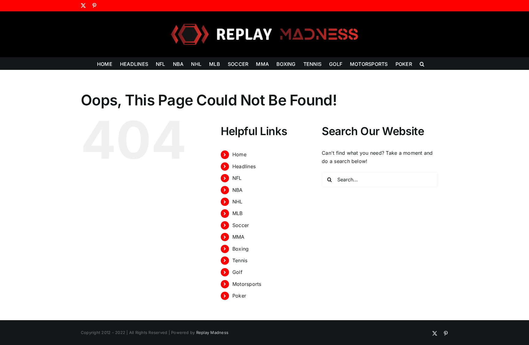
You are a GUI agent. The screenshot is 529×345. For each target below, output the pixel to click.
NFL (237, 178)
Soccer (240, 225)
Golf (237, 272)
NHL (237, 202)
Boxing (240, 249)
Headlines (244, 166)
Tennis (239, 260)
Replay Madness (212, 332)
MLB (237, 213)
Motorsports (246, 284)
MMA (238, 237)
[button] (422, 63)
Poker (239, 296)
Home (239, 154)
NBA (237, 190)
